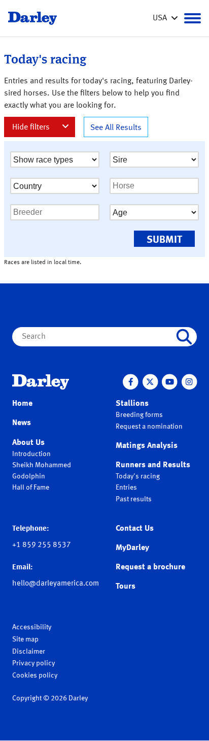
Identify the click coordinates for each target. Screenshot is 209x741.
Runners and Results (153, 465)
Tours (125, 587)
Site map (25, 639)
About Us (28, 443)
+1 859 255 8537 (41, 545)
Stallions (132, 404)
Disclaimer (28, 651)
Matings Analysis (147, 446)
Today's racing (138, 476)
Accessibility (31, 627)
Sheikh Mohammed (41, 465)
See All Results (116, 128)
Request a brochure (150, 567)
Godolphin (28, 476)
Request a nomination (149, 426)
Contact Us (135, 529)
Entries (126, 487)
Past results (134, 499)
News (21, 423)
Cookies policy (34, 675)
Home (22, 404)
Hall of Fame (30, 487)
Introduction (31, 454)
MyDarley (132, 548)
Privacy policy (33, 663)
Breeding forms (139, 414)
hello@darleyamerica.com (55, 584)
